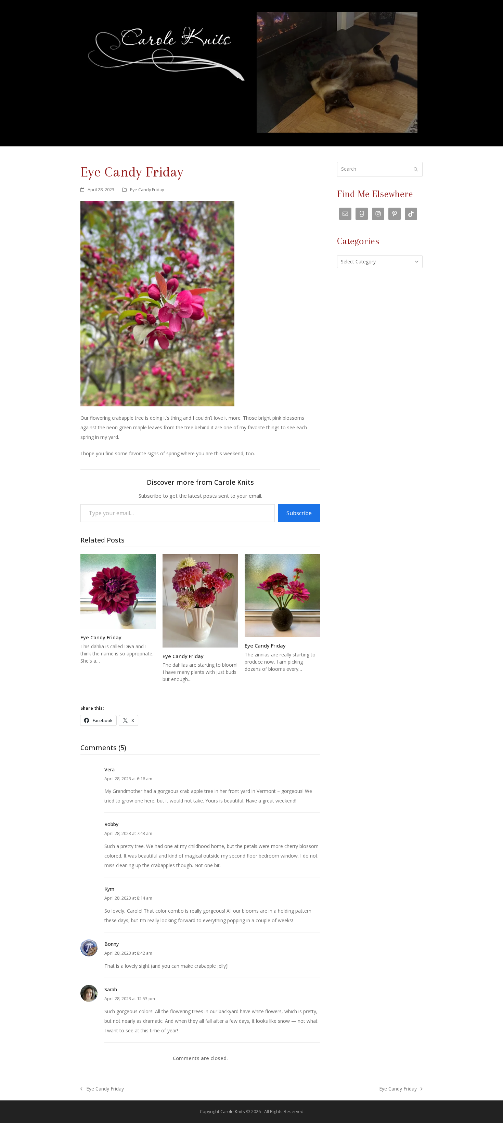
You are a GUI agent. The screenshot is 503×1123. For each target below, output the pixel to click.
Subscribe (299, 513)
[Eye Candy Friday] (118, 590)
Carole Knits (232, 1111)
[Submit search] (416, 169)
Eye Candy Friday (147, 189)
